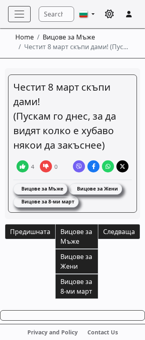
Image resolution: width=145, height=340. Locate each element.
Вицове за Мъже (69, 37)
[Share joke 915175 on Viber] (79, 166)
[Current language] (87, 14)
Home (24, 37)
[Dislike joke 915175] (46, 166)
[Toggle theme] (109, 14)
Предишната (30, 231)
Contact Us (102, 332)
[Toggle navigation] (19, 14)
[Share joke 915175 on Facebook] (93, 166)
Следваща (119, 231)
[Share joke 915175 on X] (122, 166)
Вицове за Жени (97, 188)
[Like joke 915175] (23, 166)
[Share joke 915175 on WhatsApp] (108, 166)
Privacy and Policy (52, 332)
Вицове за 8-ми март (47, 201)
